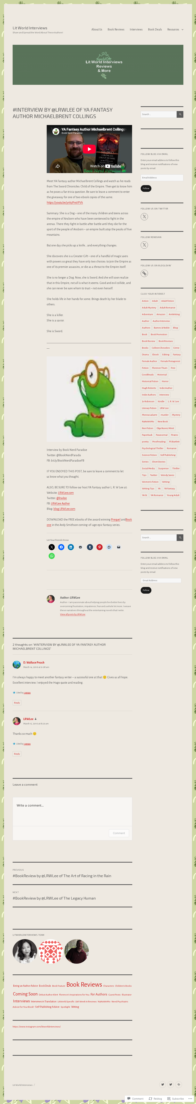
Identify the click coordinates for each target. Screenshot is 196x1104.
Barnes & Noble (162, 328)
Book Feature (58, 986)
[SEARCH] (180, 114)
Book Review (148, 341)
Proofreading (159, 441)
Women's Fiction (150, 482)
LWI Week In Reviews (86, 1001)
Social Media (148, 468)
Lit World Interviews (30, 27)
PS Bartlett (174, 441)
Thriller (176, 468)
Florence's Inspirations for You (74, 994)
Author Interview (161, 321)
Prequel (115, 519)
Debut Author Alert (48, 995)
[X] (144, 216)
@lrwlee (61, 498)
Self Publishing (168, 455)
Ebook (155, 354)
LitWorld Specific (66, 1001)
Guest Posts (114, 994)
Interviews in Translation (43, 1001)
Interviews (136, 29)
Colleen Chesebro (161, 348)
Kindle (161, 401)
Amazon (161, 314)
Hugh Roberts (149, 388)
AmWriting (174, 314)
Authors (146, 328)
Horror (165, 381)
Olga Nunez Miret (165, 428)
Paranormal (161, 435)
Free (173, 368)
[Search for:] (159, 114)
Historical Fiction (150, 381)
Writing (75, 1006)
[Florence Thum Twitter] (162, 1084)
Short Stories (158, 462)
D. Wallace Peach (33, 662)
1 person (27, 692)
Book (144, 334)
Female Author (149, 361)
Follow (146, 188)
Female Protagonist (170, 361)
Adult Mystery (149, 307)
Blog (175, 328)
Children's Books (123, 986)
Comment (119, 833)
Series (145, 462)
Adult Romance (167, 307)
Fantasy (177, 354)
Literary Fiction (149, 408)
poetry (145, 441)
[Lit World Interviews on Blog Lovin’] (178, 1084)
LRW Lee (164, 408)
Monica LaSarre (149, 415)
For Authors (99, 994)
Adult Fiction (167, 301)
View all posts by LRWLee (72, 614)
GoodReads (148, 374)
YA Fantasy (169, 488)
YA (159, 488)
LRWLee (28, 719)
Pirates (174, 435)
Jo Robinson (148, 401)
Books (145, 348)
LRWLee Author (60, 503)
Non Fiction (147, 428)
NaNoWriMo (104, 1001)
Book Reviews (116, 29)
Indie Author (166, 388)
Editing (165, 354)
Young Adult (173, 495)
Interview (164, 395)
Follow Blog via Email (154, 154)
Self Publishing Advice (47, 1006)
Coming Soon (25, 994)
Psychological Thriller (152, 448)
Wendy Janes (167, 475)
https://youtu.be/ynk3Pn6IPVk (65, 202)
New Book (163, 421)
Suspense (163, 468)
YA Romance (157, 495)
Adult (155, 301)
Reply (17, 703)
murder (164, 415)
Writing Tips (148, 488)
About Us (96, 29)
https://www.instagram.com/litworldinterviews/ (37, 1027)
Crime (176, 348)
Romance (171, 448)
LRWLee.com (66, 492)
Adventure (147, 314)
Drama (145, 354)
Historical (162, 374)
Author (145, 321)
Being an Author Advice (25, 985)
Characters (108, 986)
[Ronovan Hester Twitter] (170, 1084)
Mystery (176, 415)
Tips (144, 475)
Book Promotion (159, 334)
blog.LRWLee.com (64, 508)
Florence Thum (159, 368)
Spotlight (65, 1007)
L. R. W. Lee (173, 401)
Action (145, 301)
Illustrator (126, 995)
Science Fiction (149, 455)
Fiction (145, 368)
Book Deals (155, 29)
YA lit (144, 495)
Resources (173, 29)
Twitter (153, 475)
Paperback (147, 435)
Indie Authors (149, 395)
